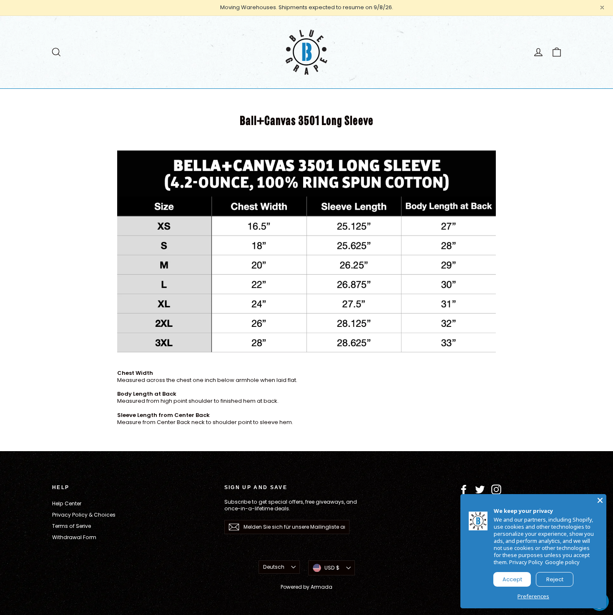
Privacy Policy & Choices (84, 514)
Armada (321, 586)
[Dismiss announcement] (602, 7)
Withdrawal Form (74, 537)
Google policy (562, 562)
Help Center (66, 503)
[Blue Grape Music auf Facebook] (464, 489)
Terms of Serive (71, 526)
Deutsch (273, 566)
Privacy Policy (526, 562)
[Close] (600, 500)
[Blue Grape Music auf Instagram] (496, 489)
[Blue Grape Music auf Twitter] (480, 489)
